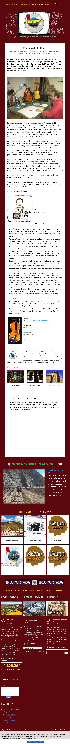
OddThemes (65, 730)
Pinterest (48, 590)
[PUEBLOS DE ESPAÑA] (34, 616)
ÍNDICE (15, 5)
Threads (25, 590)
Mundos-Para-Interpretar (27, 53)
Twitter (17, 590)
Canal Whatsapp (58, 590)
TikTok (32, 590)
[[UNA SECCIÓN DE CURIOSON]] (57, 615)
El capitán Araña (58, 570)
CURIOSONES (25, 5)
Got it (40, 742)
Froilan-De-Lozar (47, 51)
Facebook (9, 590)
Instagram (39, 590)
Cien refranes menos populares (35, 540)
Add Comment (34, 51)
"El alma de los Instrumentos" (40, 321)
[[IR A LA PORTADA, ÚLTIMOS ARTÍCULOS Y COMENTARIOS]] (35, 584)
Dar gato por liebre (9, 715)
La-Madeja (56, 51)
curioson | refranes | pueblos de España (19, 730)
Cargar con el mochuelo (11, 709)
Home (8, 5)
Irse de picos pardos (57, 540)
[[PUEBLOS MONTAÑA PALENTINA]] (12, 615)
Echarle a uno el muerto (35, 570)
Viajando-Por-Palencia (43, 53)
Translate (40, 651)
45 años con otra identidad (12, 570)
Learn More (32, 742)
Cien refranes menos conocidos (12, 540)
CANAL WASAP (43, 5)
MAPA (34, 5)
